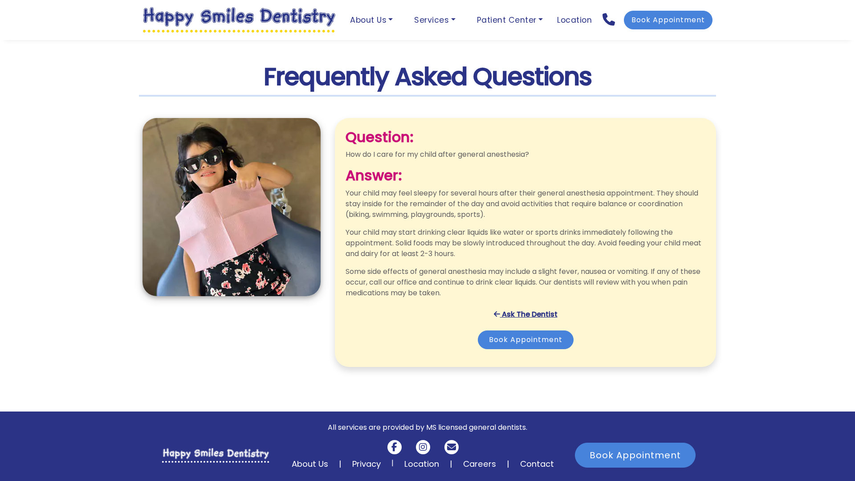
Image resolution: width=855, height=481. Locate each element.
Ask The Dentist (529, 314)
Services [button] (431, 20)
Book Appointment (668, 20)
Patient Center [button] (507, 20)
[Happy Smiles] (239, 19)
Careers (479, 463)
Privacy (366, 463)
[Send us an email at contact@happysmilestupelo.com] (451, 447)
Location (574, 20)
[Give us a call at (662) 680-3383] (609, 20)
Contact (537, 463)
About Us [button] (368, 20)
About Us (310, 463)
